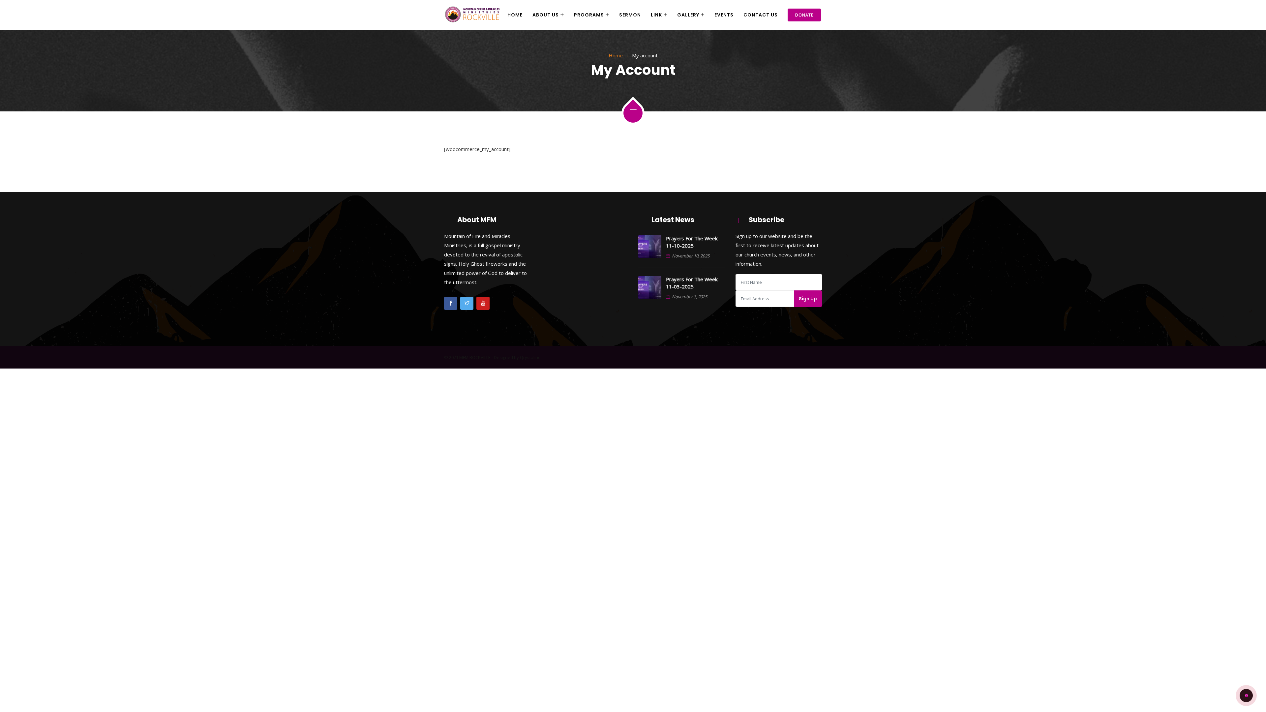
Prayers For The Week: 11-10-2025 (692, 242)
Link (656, 15)
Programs (589, 15)
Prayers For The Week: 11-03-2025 (692, 283)
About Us (545, 15)
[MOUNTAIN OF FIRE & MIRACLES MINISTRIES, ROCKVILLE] (472, 15)
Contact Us (760, 15)
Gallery (688, 15)
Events (724, 15)
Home (515, 15)
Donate (804, 15)
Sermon (630, 15)
